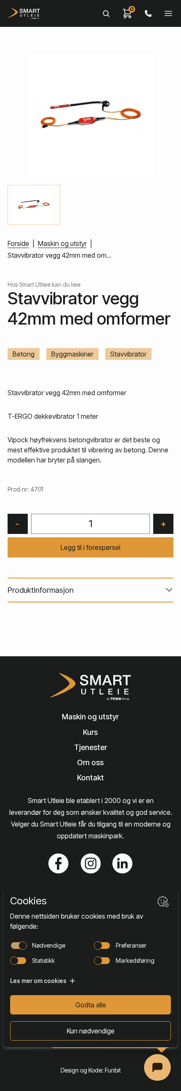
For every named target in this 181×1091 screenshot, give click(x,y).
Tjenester (90, 747)
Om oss (90, 762)
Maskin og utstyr (62, 243)
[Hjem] (24, 13)
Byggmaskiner (72, 354)
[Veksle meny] (168, 13)
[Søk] (106, 13)
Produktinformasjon (41, 590)
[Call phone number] (148, 13)
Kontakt (90, 777)
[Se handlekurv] (127, 13)
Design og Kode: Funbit (91, 1070)
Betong (24, 354)
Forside (18, 243)
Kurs (90, 732)
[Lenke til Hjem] (90, 686)
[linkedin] (122, 863)
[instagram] (90, 863)
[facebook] (58, 863)
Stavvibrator (128, 354)
